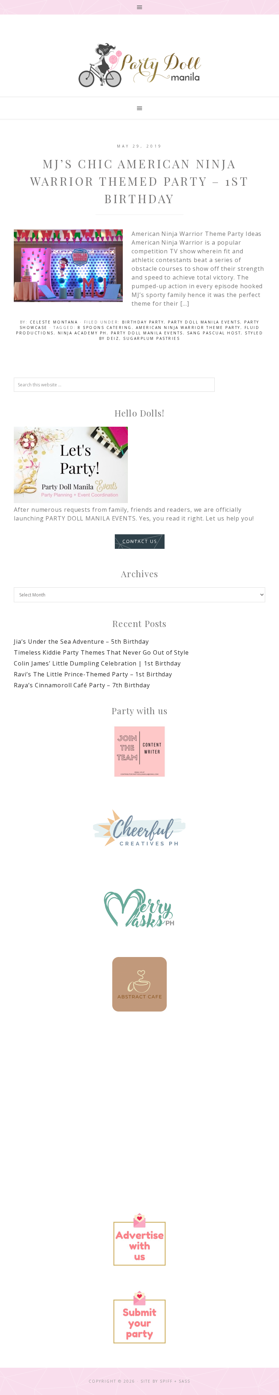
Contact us (139, 541)
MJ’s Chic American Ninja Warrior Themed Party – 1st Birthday (139, 181)
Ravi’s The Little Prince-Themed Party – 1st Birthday (93, 674)
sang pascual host (214, 332)
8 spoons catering (105, 327)
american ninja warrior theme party (188, 327)
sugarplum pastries (151, 338)
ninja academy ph (82, 332)
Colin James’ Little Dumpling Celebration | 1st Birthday (97, 663)
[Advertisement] (139, 1086)
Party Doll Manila (139, 65)
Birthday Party (143, 322)
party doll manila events (147, 332)
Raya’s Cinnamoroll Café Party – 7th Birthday (82, 685)
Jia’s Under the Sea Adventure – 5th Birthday (81, 642)
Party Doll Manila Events (204, 322)
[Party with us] (139, 751)
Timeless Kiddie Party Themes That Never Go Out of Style (101, 652)
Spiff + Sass (175, 1381)
